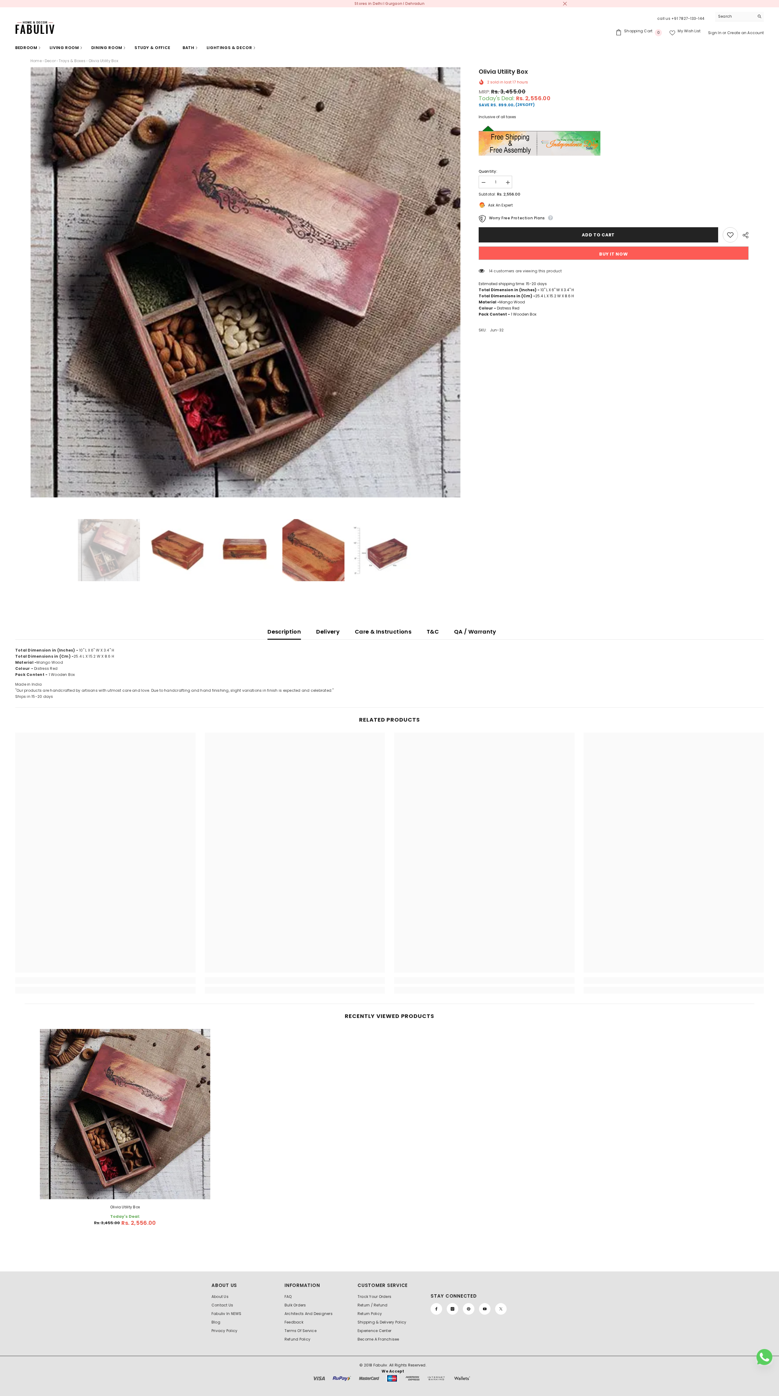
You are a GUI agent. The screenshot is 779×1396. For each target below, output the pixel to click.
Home (36, 60)
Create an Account (745, 32)
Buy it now (613, 254)
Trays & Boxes (72, 60)
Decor (50, 60)
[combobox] (734, 16)
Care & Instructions (383, 631)
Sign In (715, 32)
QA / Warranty (475, 631)
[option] (245, 282)
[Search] (739, 16)
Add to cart (599, 235)
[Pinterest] (468, 1309)
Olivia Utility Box (125, 1207)
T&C (433, 631)
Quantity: (488, 171)
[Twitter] (501, 1309)
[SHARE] (743, 235)
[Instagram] (452, 1309)
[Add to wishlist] (730, 234)
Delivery (328, 631)
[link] (105, 980)
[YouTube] (485, 1309)
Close (565, 3)
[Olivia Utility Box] (125, 1114)
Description (284, 631)
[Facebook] (436, 1309)
